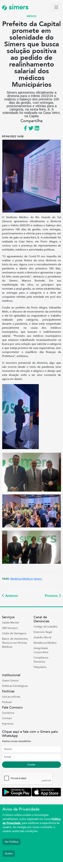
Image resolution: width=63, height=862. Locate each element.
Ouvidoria (8, 713)
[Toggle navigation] (56, 7)
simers (18, 7)
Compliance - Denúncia (42, 660)
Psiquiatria (40, 667)
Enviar (31, 764)
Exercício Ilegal (43, 632)
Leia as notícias (11, 697)
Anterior (11, 595)
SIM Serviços (10, 628)
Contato (7, 718)
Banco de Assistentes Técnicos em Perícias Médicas (15, 643)
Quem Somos (10, 680)
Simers (38, 579)
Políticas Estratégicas (15, 686)
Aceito (9, 853)
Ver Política (11, 842)
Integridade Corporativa (41, 650)
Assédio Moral (42, 637)
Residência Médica (45, 643)
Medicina (16, 579)
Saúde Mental (10, 622)
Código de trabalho (46, 627)
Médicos (27, 579)
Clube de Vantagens (14, 633)
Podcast (7, 702)
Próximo (52, 595)
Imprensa (7, 724)
